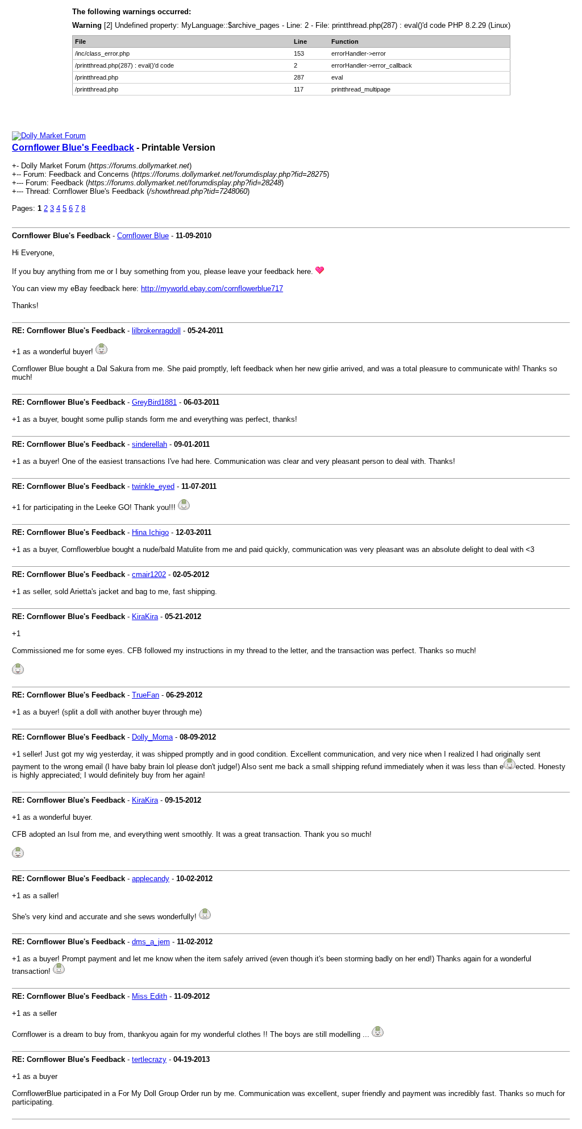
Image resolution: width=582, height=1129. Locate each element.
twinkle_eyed (153, 486)
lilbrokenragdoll (156, 330)
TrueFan (145, 695)
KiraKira (145, 616)
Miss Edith (149, 996)
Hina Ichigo (150, 532)
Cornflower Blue (143, 235)
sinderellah (149, 444)
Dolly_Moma (152, 737)
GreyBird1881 (154, 402)
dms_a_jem (151, 941)
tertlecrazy (149, 1059)
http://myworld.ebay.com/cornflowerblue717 (212, 288)
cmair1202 (149, 574)
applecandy (150, 878)
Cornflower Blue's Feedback (73, 147)
